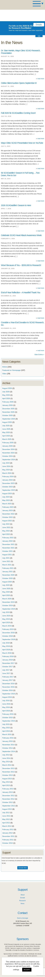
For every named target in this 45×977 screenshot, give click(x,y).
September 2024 (8, 459)
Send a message (22, 918)
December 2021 (8, 544)
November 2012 (8, 799)
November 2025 (8, 412)
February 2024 (8, 476)
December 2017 (8, 663)
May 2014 (6, 762)
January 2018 (7, 660)
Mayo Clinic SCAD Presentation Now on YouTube (22, 143)
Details (39, 25)
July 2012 (6, 812)
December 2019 (8, 602)
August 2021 (7, 555)
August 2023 (7, 493)
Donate (22, 898)
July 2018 (6, 643)
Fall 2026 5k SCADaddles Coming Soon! (18, 113)
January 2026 (7, 405)
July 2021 (6, 558)
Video (4, 374)
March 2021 (6, 565)
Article (4, 367)
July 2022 (6, 524)
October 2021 (7, 551)
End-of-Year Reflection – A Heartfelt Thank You (20, 292)
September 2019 (8, 609)
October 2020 (7, 578)
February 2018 (8, 656)
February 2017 (8, 677)
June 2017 (6, 673)
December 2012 (8, 796)
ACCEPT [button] (27, 970)
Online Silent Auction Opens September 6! (19, 83)
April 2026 (6, 398)
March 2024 (6, 473)
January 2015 (7, 741)
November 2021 (8, 548)
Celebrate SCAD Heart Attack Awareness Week (21, 235)
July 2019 (6, 612)
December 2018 (8, 633)
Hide (39, 36)
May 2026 (6, 395)
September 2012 (8, 806)
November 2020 (8, 575)
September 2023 (8, 490)
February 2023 (8, 507)
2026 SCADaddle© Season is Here (16, 205)
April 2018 (6, 650)
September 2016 (8, 694)
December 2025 (8, 409)
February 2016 (8, 714)
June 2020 (6, 588)
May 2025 (6, 432)
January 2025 (7, 446)
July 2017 (6, 670)
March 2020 (6, 599)
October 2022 (7, 517)
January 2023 (7, 510)
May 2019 (6, 619)
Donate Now (22, 868)
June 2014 (6, 758)
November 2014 (8, 745)
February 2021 (8, 568)
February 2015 (8, 738)
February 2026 (8, 402)
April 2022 (6, 534)
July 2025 (6, 426)
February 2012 (8, 829)
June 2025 (6, 429)
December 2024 (8, 449)
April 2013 (6, 785)
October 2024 (7, 456)
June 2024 (6, 466)
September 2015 (8, 721)
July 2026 (6, 392)
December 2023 (8, 483)
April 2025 (6, 436)
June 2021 (6, 561)
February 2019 (8, 629)
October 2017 (7, 667)
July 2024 (6, 463)
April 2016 (6, 711)
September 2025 (8, 419)
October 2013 (7, 775)
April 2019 (6, 622)
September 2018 (8, 639)
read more (40, 79)
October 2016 (7, 690)
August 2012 (7, 809)
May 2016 (6, 707)
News (22, 903)
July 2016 (6, 700)
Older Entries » (39, 354)
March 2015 (6, 734)
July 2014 (6, 755)
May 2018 (6, 646)
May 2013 (6, 782)
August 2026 (7, 388)
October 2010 (7, 843)
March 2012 (6, 826)
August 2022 (7, 521)
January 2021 (7, 572)
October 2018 (7, 636)
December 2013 (8, 768)
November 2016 (8, 687)
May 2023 (6, 500)
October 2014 (7, 748)
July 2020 (6, 585)
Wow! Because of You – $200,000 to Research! (21, 265)
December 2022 (8, 514)
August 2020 (7, 582)
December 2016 (8, 684)
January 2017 (7, 680)
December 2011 (8, 836)
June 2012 (6, 816)
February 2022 (8, 538)
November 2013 (8, 772)
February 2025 (8, 443)
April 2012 (6, 823)
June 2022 (6, 527)
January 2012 (7, 833)
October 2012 (7, 802)
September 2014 (8, 751)
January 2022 (7, 541)
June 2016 (6, 704)
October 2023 (7, 487)
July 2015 (6, 724)
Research (22, 900)
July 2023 (6, 497)
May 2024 (6, 470)
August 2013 (7, 779)
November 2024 (8, 453)
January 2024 (7, 480)
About (22, 895)
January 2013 (7, 792)
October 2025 (7, 415)
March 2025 (6, 439)
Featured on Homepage (11, 370)
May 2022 (6, 531)
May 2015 (6, 728)
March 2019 (6, 626)
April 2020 (6, 595)
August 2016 (7, 697)
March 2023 (6, 504)
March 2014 (6, 765)
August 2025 (7, 422)
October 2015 (7, 717)
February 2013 (8, 789)
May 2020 (6, 592)
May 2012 (6, 819)
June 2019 (6, 616)
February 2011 (7, 840)
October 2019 (7, 605)
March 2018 (6, 653)
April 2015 (6, 731)
